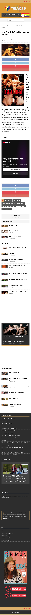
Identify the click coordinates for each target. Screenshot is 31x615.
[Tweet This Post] (15, 63)
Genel (19, 39)
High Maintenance (6, 459)
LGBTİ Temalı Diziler (6, 535)
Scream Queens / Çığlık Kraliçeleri (9, 454)
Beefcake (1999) (5, 445)
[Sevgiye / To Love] (5, 226)
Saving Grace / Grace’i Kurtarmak (18, 273)
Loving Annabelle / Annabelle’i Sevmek (17, 266)
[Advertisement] (13, 311)
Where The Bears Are (14, 372)
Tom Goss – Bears (6, 457)
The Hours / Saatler (14, 231)
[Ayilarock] (15, 8)
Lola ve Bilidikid (7, 209)
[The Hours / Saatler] (5, 232)
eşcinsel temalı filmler (9, 203)
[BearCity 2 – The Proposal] (5, 237)
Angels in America (14, 398)
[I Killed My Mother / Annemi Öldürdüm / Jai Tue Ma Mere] (5, 379)
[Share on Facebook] (15, 59)
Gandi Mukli (20, 203)
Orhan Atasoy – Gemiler (15, 404)
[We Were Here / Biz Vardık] (5, 260)
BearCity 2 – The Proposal (15, 236)
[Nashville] (5, 254)
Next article (15, 217)
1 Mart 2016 (5, 39)
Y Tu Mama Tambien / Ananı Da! (9, 450)
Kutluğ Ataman (7, 206)
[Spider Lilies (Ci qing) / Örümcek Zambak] (5, 292)
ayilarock (13, 39)
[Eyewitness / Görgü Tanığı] (5, 286)
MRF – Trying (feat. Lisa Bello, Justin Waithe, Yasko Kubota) (15, 442)
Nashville (11, 253)
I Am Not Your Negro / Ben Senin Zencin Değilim (12, 452)
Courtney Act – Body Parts (13, 337)
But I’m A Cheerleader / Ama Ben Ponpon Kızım (12, 447)
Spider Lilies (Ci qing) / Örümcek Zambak (17, 292)
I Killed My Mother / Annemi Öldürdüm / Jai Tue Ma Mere (19, 379)
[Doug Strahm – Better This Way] (5, 248)
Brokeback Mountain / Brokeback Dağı (19, 386)
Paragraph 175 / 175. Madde (16, 392)
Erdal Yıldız (17, 200)
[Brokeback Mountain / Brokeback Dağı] (5, 387)
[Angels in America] (5, 399)
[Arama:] (15, 20)
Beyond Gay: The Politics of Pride (18, 279)
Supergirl (4, 440)
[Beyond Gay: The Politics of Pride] (5, 280)
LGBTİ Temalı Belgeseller (7, 533)
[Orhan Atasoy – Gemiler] (5, 405)
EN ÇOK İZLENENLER (7, 369)
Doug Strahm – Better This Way (17, 247)
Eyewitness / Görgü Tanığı (16, 285)
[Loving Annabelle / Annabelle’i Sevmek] (5, 266)
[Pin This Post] (15, 66)
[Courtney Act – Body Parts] (15, 334)
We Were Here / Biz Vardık (16, 259)
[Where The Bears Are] (5, 373)
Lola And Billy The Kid (19, 206)
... (25, 481)
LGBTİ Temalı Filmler (6, 538)
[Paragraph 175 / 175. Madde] (5, 393)
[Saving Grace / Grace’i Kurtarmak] (5, 274)
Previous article (15, 215)
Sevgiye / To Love (13, 225)
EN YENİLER (5, 243)
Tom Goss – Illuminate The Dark (9, 438)
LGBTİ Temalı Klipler (6, 540)
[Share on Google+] (15, 69)
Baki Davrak (8, 200)
